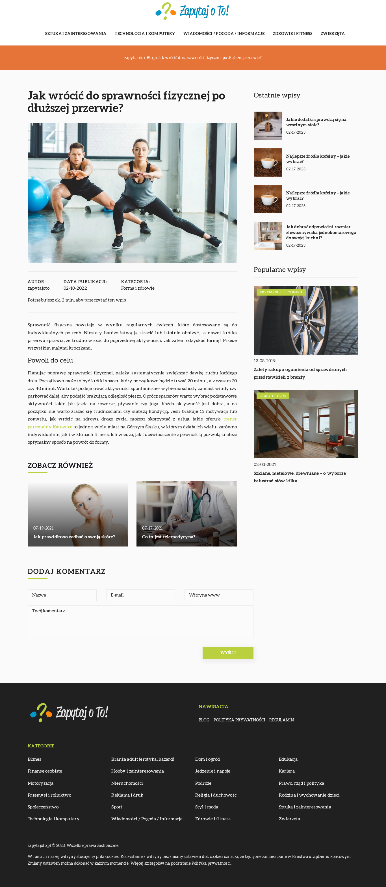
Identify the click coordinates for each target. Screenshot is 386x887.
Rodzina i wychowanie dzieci (309, 795)
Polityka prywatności (239, 720)
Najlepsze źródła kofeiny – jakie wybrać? (318, 159)
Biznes (35, 759)
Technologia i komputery (145, 34)
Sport (117, 807)
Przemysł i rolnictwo (49, 795)
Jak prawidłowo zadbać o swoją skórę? (74, 537)
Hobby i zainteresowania (137, 771)
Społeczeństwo (43, 807)
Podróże (203, 783)
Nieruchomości (127, 783)
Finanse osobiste (45, 771)
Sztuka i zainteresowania (75, 34)
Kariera (287, 771)
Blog (204, 720)
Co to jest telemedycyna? (168, 537)
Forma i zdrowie (138, 288)
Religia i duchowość (216, 795)
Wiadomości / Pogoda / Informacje (223, 34)
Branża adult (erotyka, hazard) (142, 759)
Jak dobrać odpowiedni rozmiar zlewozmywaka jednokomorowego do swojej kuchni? (321, 232)
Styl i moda (206, 807)
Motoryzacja (40, 783)
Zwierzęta (333, 34)
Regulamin (281, 720)
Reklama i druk (127, 795)
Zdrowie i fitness (292, 34)
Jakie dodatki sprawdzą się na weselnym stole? (316, 122)
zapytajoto (38, 288)
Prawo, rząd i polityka (301, 783)
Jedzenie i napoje (213, 771)
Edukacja (288, 759)
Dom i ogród (207, 759)
